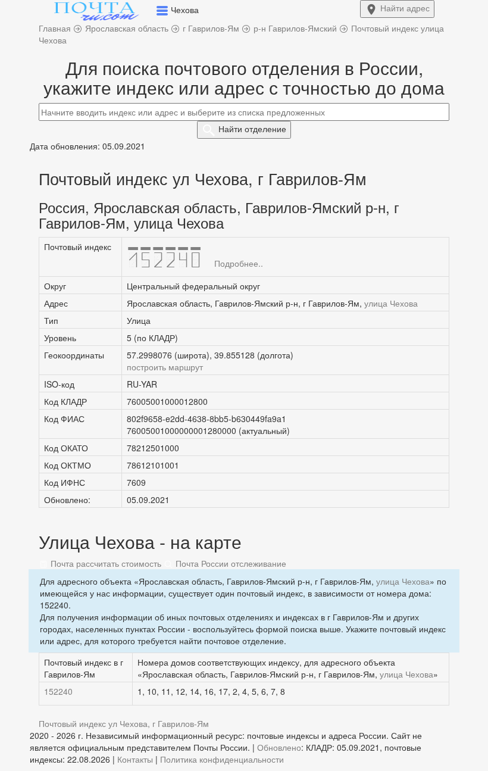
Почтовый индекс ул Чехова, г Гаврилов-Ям (124, 723)
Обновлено (279, 747)
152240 (58, 691)
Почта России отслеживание (229, 563)
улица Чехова (391, 303)
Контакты (135, 759)
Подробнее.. (238, 263)
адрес (405, 8)
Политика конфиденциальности (222, 759)
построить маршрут (165, 367)
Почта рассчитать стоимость (104, 563)
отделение (252, 129)
